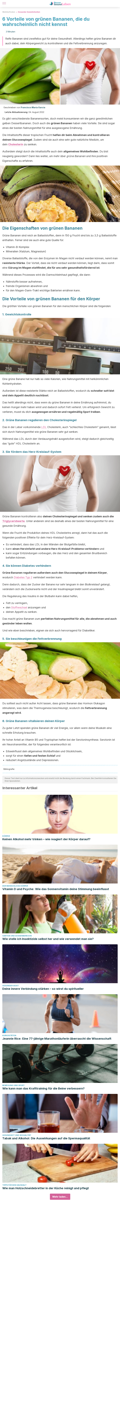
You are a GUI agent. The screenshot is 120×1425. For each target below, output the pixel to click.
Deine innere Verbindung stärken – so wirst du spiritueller (43, 989)
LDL (44, 427)
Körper (6, 836)
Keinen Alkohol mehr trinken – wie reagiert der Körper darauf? (46, 839)
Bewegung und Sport (13, 1085)
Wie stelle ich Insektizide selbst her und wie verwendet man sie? (48, 939)
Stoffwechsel (19, 607)
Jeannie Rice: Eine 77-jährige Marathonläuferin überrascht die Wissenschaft (56, 1038)
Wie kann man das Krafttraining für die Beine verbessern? (43, 1088)
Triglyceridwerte (13, 521)
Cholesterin (15, 144)
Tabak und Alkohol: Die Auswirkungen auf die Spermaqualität (46, 1138)
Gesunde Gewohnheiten (29, 12)
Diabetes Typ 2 (23, 577)
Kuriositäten (9, 1035)
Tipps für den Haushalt (14, 1185)
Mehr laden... (60, 1196)
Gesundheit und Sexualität (16, 1135)
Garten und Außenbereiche (17, 936)
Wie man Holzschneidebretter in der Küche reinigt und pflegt (45, 1188)
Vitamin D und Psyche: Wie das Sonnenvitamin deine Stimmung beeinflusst (55, 889)
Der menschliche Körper (15, 886)
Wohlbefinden (8, 12)
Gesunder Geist (10, 986)
